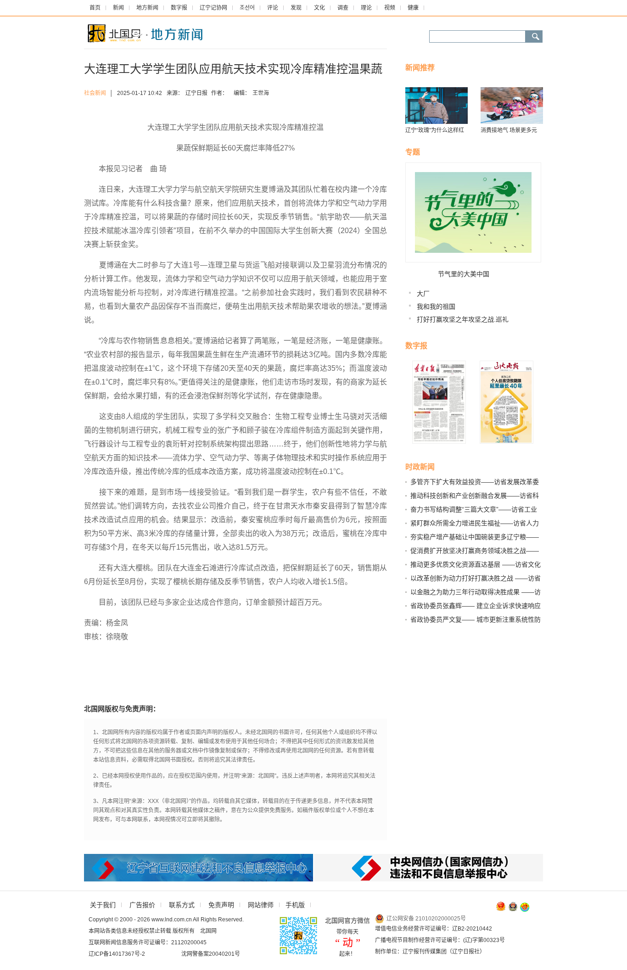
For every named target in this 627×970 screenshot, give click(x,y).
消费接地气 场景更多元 (509, 130)
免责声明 (221, 905)
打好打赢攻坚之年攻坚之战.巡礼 (463, 319)
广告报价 (142, 905)
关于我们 (103, 905)
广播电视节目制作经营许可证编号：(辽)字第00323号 (440, 940)
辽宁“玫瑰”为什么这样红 (434, 130)
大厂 (423, 293)
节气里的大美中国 (463, 274)
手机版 (295, 905)
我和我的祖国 (436, 306)
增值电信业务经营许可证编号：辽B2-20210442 (433, 928)
